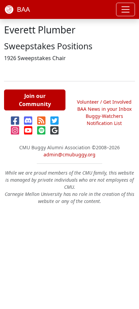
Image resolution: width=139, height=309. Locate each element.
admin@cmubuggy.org (69, 154)
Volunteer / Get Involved (104, 102)
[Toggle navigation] (125, 9)
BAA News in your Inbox (104, 109)
